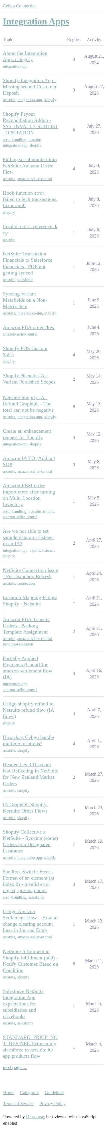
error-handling (14, 140)
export (35, 550)
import (48, 511)
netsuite (9, 100)
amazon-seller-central (34, 179)
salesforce (25, 280)
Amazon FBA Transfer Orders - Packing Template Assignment (26, 625)
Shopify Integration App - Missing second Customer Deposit (29, 87)
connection (26, 583)
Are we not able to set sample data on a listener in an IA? (28, 537)
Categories (29, 1092)
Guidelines (54, 1092)
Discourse (35, 1116)
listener (48, 550)
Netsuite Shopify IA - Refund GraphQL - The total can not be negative (28, 404)
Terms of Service (18, 1103)
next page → (15, 1067)
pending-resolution (18, 644)
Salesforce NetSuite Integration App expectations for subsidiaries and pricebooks (23, 1003)
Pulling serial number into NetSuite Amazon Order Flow (30, 166)
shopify (50, 100)
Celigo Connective (20, 5)
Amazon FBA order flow (28, 327)
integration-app (15, 66)
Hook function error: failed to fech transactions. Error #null (30, 199)
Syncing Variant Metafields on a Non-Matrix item (25, 300)
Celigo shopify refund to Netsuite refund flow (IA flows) (28, 710)
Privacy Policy (52, 1103)
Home (8, 1092)
